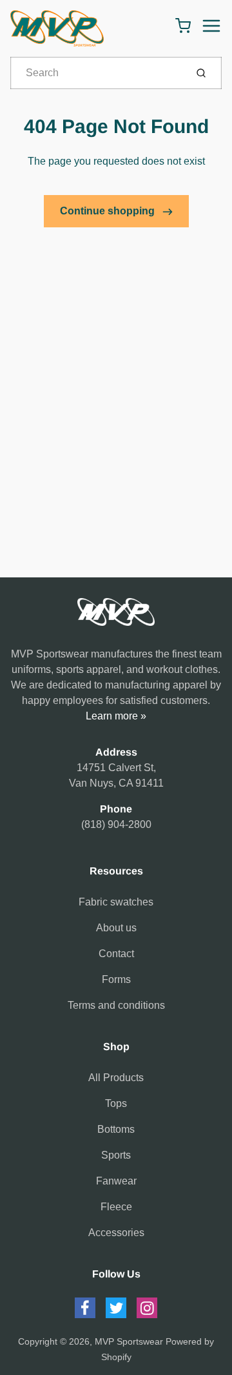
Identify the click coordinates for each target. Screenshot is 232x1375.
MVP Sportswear (129, 1341)
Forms (116, 979)
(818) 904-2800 (116, 824)
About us (116, 927)
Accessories (116, 1232)
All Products (116, 1077)
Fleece (116, 1206)
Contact (116, 953)
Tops (116, 1103)
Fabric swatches (116, 901)
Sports (116, 1155)
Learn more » (116, 715)
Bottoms (116, 1129)
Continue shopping (108, 210)
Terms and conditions (116, 1005)
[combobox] (97, 73)
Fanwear (116, 1180)
